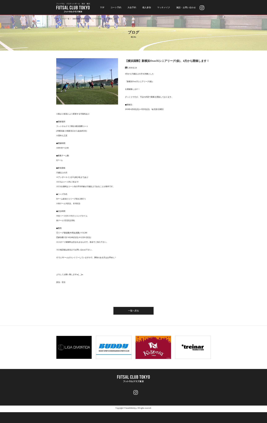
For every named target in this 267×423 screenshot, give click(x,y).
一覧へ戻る (133, 311)
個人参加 (146, 7)
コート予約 (115, 7)
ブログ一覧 (65, 19)
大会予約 (131, 7)
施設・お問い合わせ (186, 7)
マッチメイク (163, 7)
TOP (102, 7)
